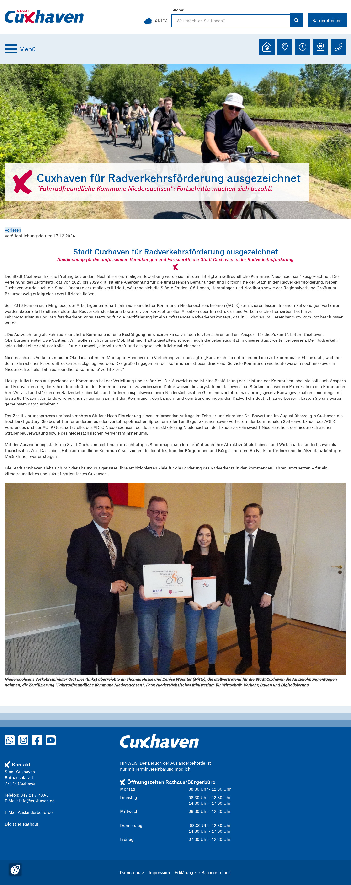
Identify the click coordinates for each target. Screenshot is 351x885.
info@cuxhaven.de (36, 800)
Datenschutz (132, 872)
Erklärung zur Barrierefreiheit (203, 872)
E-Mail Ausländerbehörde (29, 812)
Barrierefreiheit (327, 20)
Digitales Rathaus (22, 823)
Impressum (159, 872)
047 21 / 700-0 (35, 795)
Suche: (177, 9)
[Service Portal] (267, 47)
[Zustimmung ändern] (15, 869)
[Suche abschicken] (296, 20)
